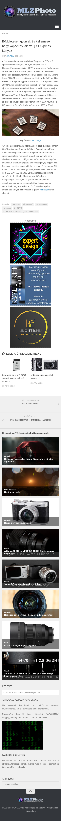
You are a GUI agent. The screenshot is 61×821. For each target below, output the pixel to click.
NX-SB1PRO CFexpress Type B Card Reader (20, 212)
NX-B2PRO (18, 208)
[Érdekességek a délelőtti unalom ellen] (44, 364)
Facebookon (17, 767)
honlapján (44, 189)
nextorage (7, 208)
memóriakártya (41, 204)
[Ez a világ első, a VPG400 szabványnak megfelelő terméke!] (16, 364)
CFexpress (16, 204)
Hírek (5, 33)
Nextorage (36, 140)
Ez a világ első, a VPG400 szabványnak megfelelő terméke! (14, 378)
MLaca (10, 56)
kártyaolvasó (28, 204)
